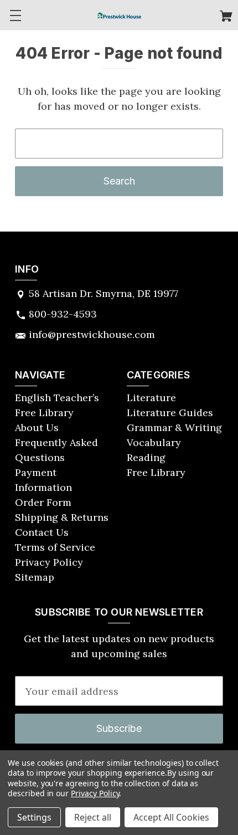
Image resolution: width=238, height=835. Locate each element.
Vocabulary (154, 442)
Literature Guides (170, 412)
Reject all (92, 817)
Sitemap (34, 577)
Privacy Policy (49, 562)
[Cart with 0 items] (226, 17)
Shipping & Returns (61, 517)
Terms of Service (55, 547)
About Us (37, 427)
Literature (151, 397)
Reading (146, 457)
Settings (34, 817)
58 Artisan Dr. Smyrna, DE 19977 (103, 293)
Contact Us (42, 532)
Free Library (156, 472)
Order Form (43, 502)
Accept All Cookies (171, 817)
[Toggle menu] (15, 15)
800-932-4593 (63, 314)
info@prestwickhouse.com (92, 334)
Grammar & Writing (174, 427)
